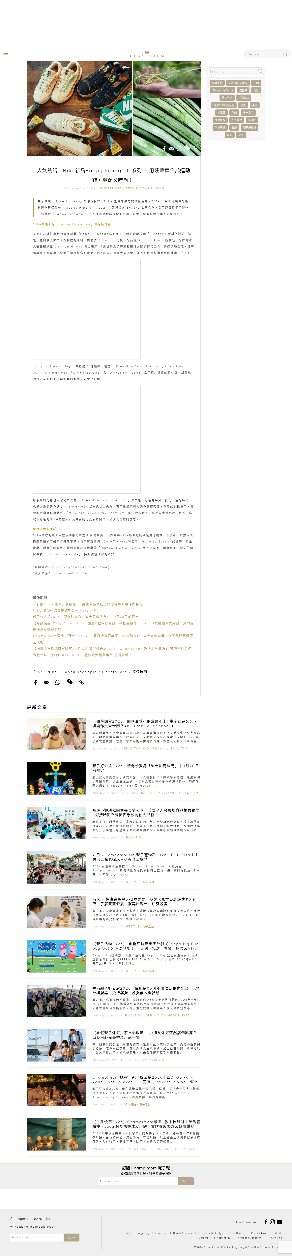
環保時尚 (140, 672)
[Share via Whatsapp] (179, 147)
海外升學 (237, 120)
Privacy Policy (222, 1237)
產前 (254, 105)
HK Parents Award (257, 1233)
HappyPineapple (79, 672)
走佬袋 (243, 90)
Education (133, 748)
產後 (243, 105)
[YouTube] (279, 1221)
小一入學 (248, 112)
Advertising (275, 1237)
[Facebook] (266, 1221)
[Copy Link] (195, 147)
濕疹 (234, 127)
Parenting (235, 1233)
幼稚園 (221, 112)
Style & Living (152, 188)
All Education (177, 748)
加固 (256, 82)
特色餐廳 (130, 1104)
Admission (153, 748)
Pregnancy (143, 1233)
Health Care (164, 1060)
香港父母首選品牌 (224, 105)
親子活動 (192, 793)
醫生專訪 (227, 97)
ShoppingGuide (222, 90)
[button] (5, 54)
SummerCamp (238, 82)
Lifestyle (132, 882)
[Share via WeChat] (187, 146)
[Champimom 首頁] (122, 56)
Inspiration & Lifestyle (119, 188)
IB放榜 (252, 120)
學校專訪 (220, 127)
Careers (203, 1237)
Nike (52, 672)
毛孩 (241, 134)
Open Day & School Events (167, 1015)
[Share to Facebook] (164, 147)
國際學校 (220, 120)
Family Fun (175, 793)
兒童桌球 (217, 82)
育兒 (256, 90)
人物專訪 (244, 97)
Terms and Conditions (250, 1237)
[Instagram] (272, 1221)
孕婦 (234, 112)
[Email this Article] (171, 147)
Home (127, 1233)
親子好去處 (249, 127)
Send (185, 1181)
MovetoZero (114, 672)
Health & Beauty (138, 1060)
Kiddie (278, 1233)
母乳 (229, 134)
